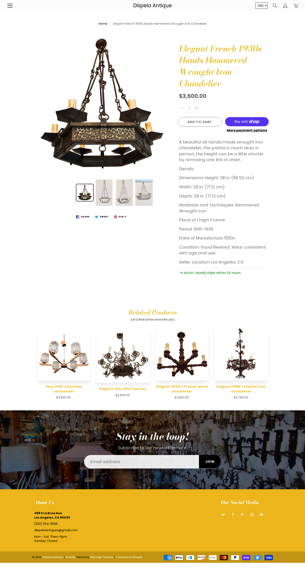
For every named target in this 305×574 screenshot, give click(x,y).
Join (210, 461)
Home (103, 24)
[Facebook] (232, 514)
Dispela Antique (152, 5)
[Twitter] (223, 514)
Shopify (70, 557)
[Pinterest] (242, 514)
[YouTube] (261, 514)
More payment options (247, 130)
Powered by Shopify (129, 557)
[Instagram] (251, 514)
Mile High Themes (102, 557)
